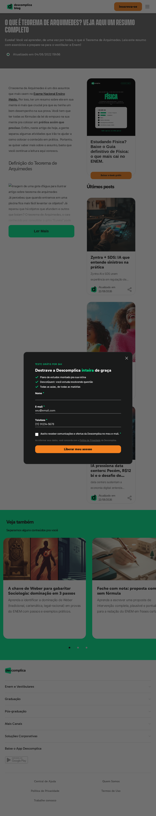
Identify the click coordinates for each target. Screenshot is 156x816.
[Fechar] (126, 358)
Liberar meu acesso (78, 449)
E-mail (40, 406)
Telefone (41, 420)
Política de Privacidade (90, 440)
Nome (39, 393)
